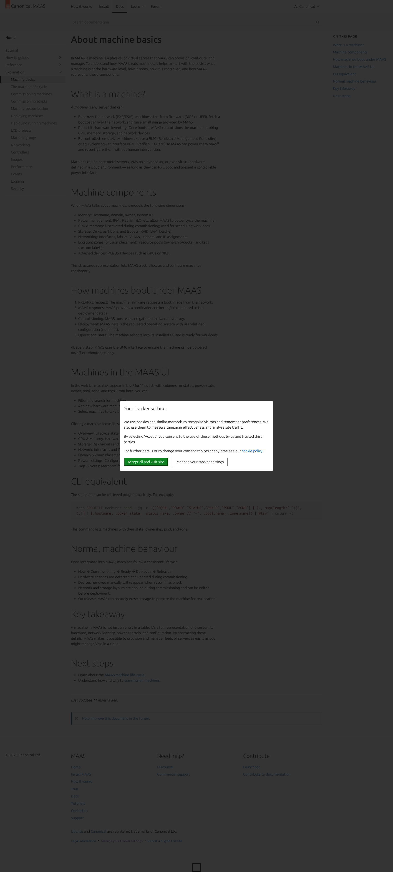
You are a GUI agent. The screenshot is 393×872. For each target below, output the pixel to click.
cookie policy (252, 451)
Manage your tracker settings (200, 462)
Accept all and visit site (146, 462)
